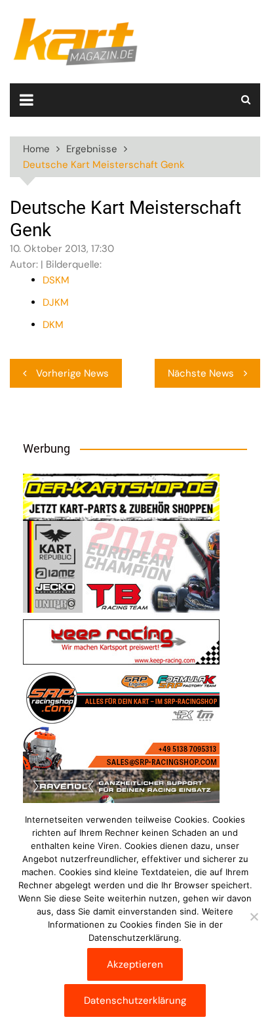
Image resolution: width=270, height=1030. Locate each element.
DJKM (56, 302)
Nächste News (201, 373)
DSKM (56, 280)
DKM (53, 324)
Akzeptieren (135, 964)
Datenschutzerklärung (135, 1000)
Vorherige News (72, 373)
